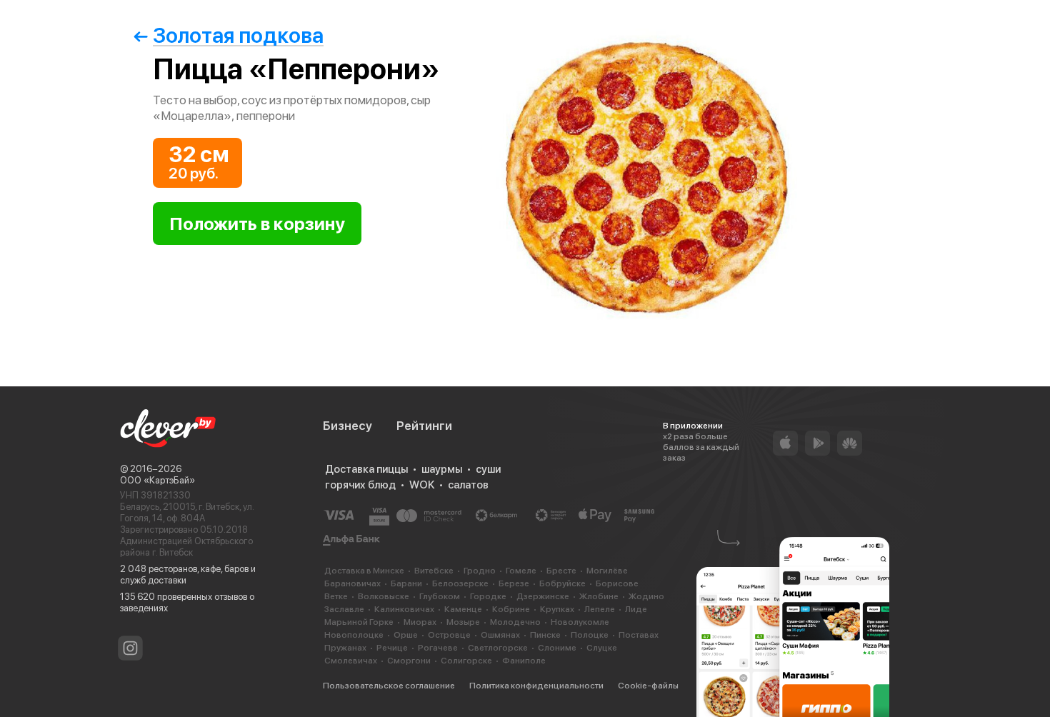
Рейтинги (424, 425)
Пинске (545, 635)
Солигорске (466, 661)
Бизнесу (347, 425)
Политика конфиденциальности (536, 685)
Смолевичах (350, 661)
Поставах (639, 635)
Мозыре (463, 622)
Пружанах (345, 648)
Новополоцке (354, 635)
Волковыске (383, 596)
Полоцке (590, 635)
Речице (392, 648)
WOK (421, 484)
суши (488, 469)
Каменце (463, 609)
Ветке (336, 596)
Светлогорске (498, 648)
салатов (468, 484)
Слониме (557, 648)
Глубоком (439, 596)
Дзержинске (542, 596)
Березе (514, 583)
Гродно (480, 571)
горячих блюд (360, 484)
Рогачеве (438, 648)
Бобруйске (562, 583)
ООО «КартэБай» (157, 480)
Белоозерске (460, 583)
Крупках (557, 609)
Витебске (434, 571)
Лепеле (599, 609)
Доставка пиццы (366, 469)
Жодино (646, 596)
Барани (406, 583)
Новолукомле (580, 622)
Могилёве (607, 571)
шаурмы (441, 469)
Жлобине (599, 596)
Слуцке (601, 648)
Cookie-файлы (648, 685)
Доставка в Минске (364, 571)
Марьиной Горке (359, 622)
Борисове (617, 583)
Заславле (344, 609)
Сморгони (409, 661)
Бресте (561, 571)
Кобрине (511, 609)
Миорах (420, 622)
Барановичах (352, 583)
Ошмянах (500, 635)
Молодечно (515, 622)
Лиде (636, 609)
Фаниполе (524, 661)
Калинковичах (404, 609)
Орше (406, 635)
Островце (449, 635)
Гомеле (521, 571)
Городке (488, 596)
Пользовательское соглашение (389, 685)
